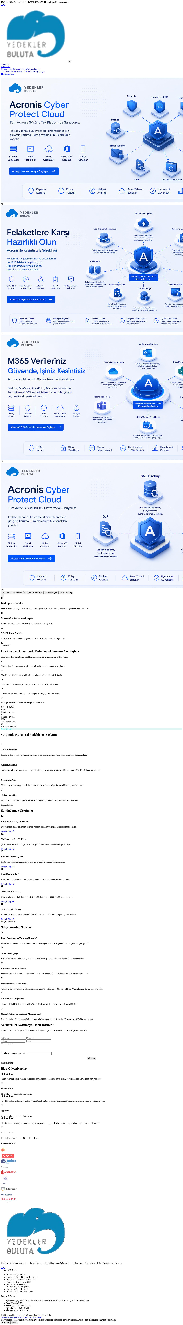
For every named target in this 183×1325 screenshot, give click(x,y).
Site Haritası (36, 1317)
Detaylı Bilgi (6, 831)
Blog (36, 71)
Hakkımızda (6, 69)
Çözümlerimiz (7, 71)
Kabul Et (5, 1323)
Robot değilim (13, 1053)
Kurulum (30, 71)
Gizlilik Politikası (8, 1317)
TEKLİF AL (8, 74)
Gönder (92, 1059)
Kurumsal (5, 66)
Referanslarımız (33, 69)
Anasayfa (5, 64)
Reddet (14, 1323)
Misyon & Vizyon (19, 69)
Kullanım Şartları (23, 1317)
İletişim (42, 71)
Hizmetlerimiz (19, 71)
